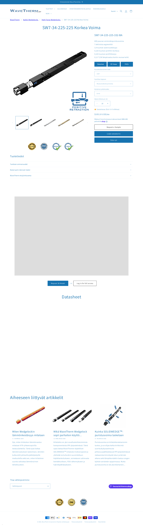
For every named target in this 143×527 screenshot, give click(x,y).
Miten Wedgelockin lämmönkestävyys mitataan (28, 433)
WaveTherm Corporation (49, 522)
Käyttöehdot (102, 522)
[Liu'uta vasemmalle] (12, 122)
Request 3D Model (58, 283)
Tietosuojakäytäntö (90, 522)
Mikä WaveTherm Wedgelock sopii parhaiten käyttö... (70, 433)
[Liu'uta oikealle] (87, 122)
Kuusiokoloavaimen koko (102, 69)
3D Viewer (113, 64)
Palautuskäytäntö (77, 522)
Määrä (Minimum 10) (101, 99)
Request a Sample (114, 127)
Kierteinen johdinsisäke (101, 89)
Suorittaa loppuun (100, 79)
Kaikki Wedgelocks (31, 20)
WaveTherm (15, 20)
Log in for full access (85, 283)
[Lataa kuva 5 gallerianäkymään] (78, 122)
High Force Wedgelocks (51, 20)
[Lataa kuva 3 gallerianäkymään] (50, 122)
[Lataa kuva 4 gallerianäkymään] (64, 122)
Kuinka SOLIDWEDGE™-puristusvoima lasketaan (109, 433)
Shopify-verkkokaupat (63, 522)
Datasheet (100, 64)
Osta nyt (113, 140)
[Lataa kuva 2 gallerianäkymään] (35, 122)
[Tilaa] (47, 486)
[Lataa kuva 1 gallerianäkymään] (22, 122)
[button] (50, 8)
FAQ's (127, 64)
